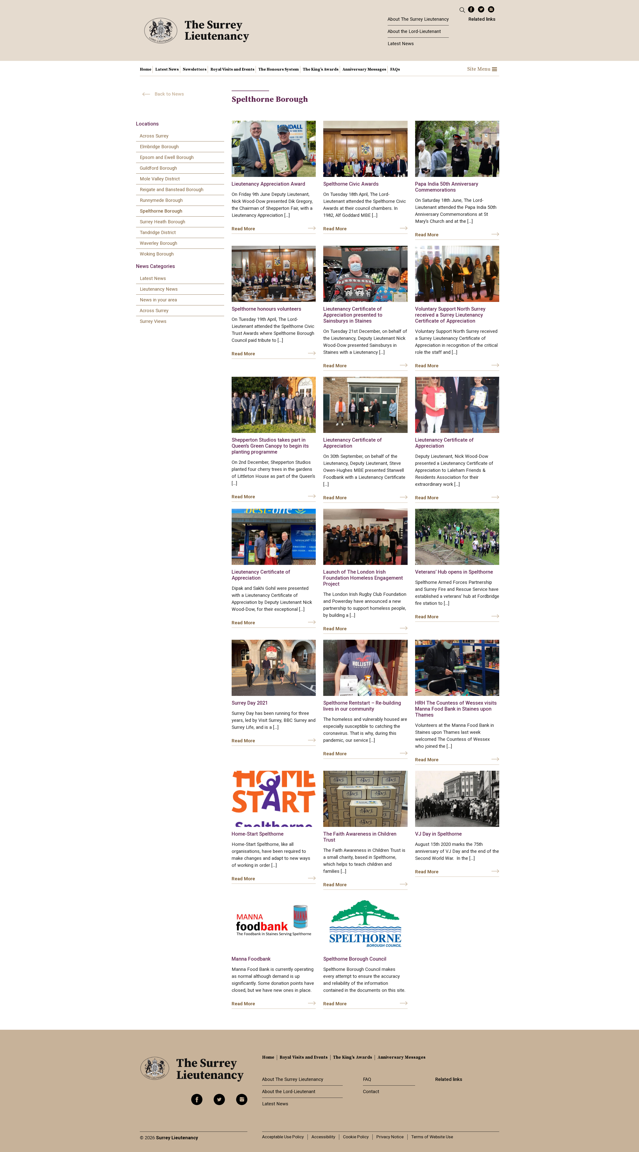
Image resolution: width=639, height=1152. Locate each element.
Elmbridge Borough (159, 146)
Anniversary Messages (364, 69)
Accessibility (323, 1136)
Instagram (491, 9)
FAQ (367, 1079)
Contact (371, 1091)
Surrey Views (153, 321)
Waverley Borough (158, 243)
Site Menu (478, 69)
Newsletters (194, 69)
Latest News (401, 43)
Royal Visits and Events (232, 69)
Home (145, 69)
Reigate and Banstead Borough (171, 189)
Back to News (169, 94)
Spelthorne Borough (161, 211)
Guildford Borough (158, 168)
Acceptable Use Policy (283, 1136)
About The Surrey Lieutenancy (418, 19)
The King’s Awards (320, 69)
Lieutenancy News (159, 289)
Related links (482, 19)
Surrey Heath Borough (162, 222)
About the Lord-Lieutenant (414, 31)
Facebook (471, 9)
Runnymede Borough (161, 200)
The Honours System (278, 69)
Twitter (481, 9)
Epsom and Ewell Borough (167, 157)
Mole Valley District (160, 179)
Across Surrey (154, 136)
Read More (243, 229)
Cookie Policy (356, 1136)
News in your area (158, 300)
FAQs (395, 69)
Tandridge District (158, 232)
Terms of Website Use (432, 1136)
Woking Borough (157, 254)
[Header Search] (463, 9)
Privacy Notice (390, 1136)
